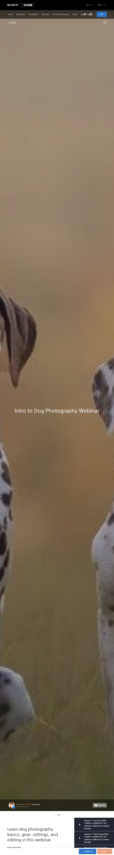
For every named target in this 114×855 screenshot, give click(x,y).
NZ (92, 5)
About (75, 14)
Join (101, 14)
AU (88, 5)
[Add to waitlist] (105, 22)
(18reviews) (36, 804)
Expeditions (20, 14)
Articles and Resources (61, 14)
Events (10, 14)
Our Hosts (45, 14)
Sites (100, 5)
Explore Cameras (87, 14)
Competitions (33, 14)
